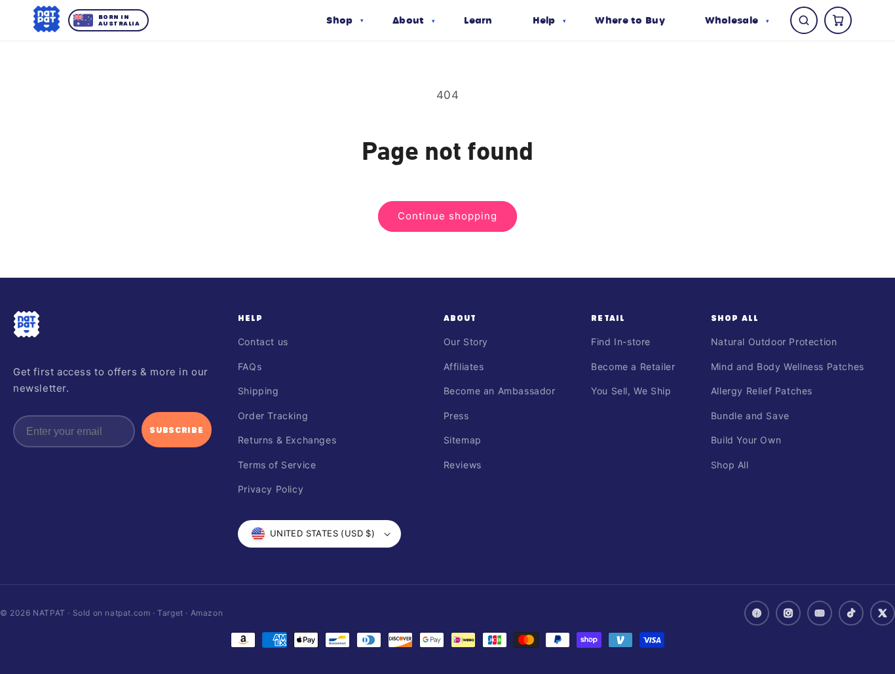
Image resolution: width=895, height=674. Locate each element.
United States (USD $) (322, 533)
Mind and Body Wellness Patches (787, 366)
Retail (608, 317)
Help (250, 317)
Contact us (263, 341)
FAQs (249, 366)
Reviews (463, 464)
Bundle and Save (750, 415)
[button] (345, 20)
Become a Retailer (633, 366)
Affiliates (464, 366)
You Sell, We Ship (631, 390)
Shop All (735, 317)
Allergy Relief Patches (761, 390)
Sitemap (463, 439)
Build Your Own (746, 439)
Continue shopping (447, 216)
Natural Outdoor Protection (774, 341)
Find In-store (621, 341)
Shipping (258, 390)
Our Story (466, 341)
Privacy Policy (270, 489)
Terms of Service (277, 464)
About (460, 317)
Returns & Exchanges (287, 439)
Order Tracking (273, 415)
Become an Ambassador (500, 390)
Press (456, 415)
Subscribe (176, 429)
